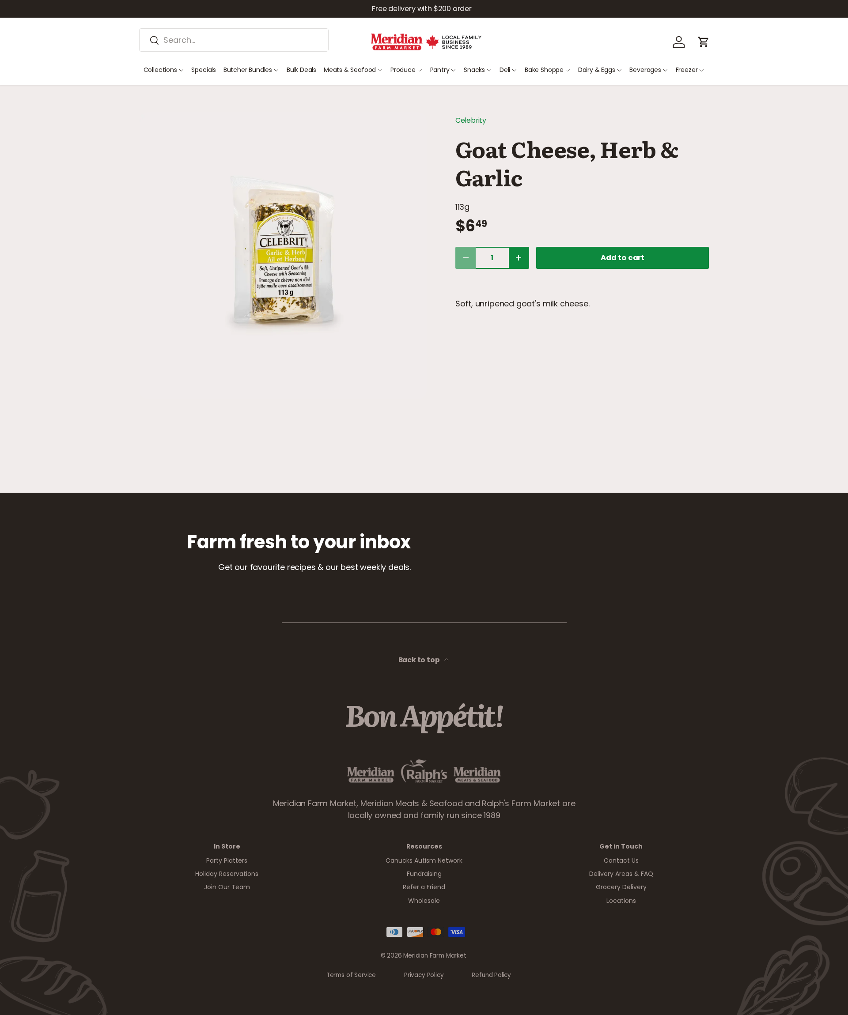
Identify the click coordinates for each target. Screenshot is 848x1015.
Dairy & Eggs (596, 69)
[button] (703, 42)
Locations (621, 900)
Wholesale (424, 900)
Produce (403, 69)
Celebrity (470, 120)
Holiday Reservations (226, 873)
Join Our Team (227, 887)
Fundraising (424, 873)
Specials (203, 69)
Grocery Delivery (621, 887)
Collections (160, 69)
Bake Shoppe (544, 69)
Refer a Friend (424, 887)
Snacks (474, 69)
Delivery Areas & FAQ (621, 873)
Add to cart (622, 258)
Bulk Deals (301, 69)
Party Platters (226, 860)
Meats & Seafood (350, 69)
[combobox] (234, 40)
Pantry (440, 69)
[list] (283, 255)
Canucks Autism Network (424, 860)
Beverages (645, 69)
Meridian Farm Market (434, 955)
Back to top (419, 660)
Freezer (687, 69)
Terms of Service (351, 975)
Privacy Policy (423, 975)
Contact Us (621, 860)
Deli (505, 69)
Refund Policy (491, 975)
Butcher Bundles (247, 69)
